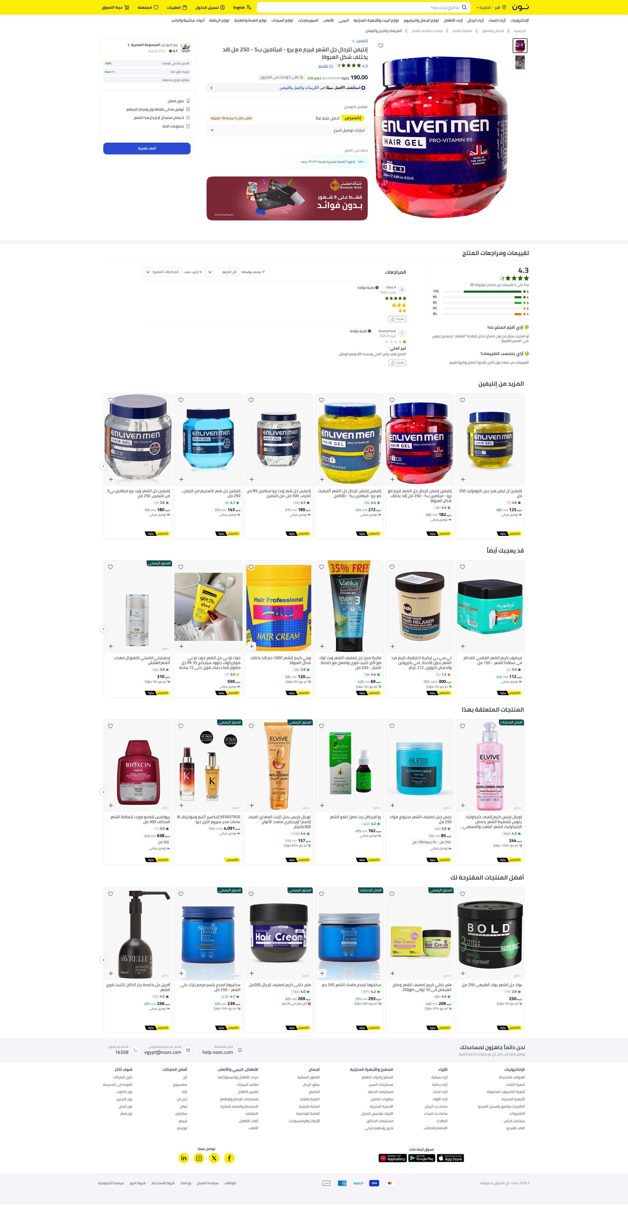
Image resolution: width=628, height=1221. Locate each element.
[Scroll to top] (13, 1205)
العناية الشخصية (308, 1114)
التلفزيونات (517, 1114)
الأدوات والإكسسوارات (304, 1121)
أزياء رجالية (440, 1085)
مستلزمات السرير (381, 1085)
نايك (184, 1092)
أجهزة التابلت (515, 1085)
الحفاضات (251, 1114)
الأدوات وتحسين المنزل (377, 1114)
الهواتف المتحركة (512, 1077)
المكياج (314, 1092)
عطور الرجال (311, 1085)
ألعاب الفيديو (515, 1128)
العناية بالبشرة (309, 1107)
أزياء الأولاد (440, 1099)
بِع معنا (186, 1183)
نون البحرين (124, 1099)
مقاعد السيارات (247, 1085)
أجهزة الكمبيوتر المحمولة (506, 1092)
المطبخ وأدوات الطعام (377, 1077)
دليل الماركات (122, 1077)
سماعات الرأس (514, 1121)
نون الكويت (124, 1092)
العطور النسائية (309, 1077)
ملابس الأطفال (248, 1092)
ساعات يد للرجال (436, 1107)
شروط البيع (138, 1183)
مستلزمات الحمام (380, 1092)
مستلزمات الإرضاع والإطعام (239, 1099)
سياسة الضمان (208, 1183)
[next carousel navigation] (378, 130)
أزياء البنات (440, 1092)
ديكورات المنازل (382, 1099)
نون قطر (126, 1114)
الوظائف (230, 1183)
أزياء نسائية (440, 1077)
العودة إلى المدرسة (117, 1085)
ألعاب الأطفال (248, 1121)
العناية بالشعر (310, 1099)
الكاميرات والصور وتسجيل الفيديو (501, 1107)
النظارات (442, 1121)
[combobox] (359, 7)
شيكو (183, 1121)
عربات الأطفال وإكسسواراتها (238, 1077)
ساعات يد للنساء (436, 1114)
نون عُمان (125, 1107)
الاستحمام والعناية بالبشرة (239, 1107)
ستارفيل (181, 1114)
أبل (185, 1077)
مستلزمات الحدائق (379, 1121)
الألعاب (253, 1128)
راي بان (182, 1099)
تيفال (183, 1107)
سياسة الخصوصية (111, 1183)
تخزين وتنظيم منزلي (379, 1128)
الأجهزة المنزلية (513, 1099)
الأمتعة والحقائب (436, 1128)
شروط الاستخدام (163, 1183)
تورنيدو (182, 1128)
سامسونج (180, 1085)
